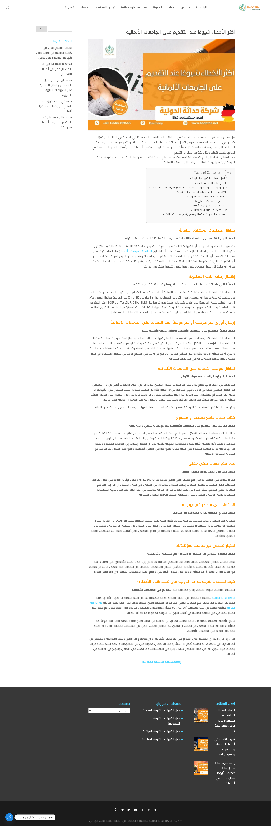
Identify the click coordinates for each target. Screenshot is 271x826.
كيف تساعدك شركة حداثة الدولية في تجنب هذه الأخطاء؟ (196, 214)
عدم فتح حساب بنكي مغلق (213, 201)
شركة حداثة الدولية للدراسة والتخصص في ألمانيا (143, 820)
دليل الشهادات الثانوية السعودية (166, 720)
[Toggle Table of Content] (227, 173)
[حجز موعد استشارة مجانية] (9, 817)
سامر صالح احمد (62, 117)
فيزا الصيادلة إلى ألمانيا (54, 108)
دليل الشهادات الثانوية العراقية (161, 731)
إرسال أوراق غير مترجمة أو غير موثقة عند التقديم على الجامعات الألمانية (189, 187)
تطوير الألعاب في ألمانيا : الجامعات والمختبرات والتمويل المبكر (224, 747)
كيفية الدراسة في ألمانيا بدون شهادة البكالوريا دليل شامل (54, 55)
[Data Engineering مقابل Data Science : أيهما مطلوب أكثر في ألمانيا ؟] (201, 769)
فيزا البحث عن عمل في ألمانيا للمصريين (56, 68)
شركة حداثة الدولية (223, 597)
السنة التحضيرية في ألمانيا (136, 251)
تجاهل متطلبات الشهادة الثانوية (210, 178)
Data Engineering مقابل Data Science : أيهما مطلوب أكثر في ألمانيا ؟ (224, 773)
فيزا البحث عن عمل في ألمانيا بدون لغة (57, 122)
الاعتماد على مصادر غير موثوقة (210, 205)
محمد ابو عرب (63, 80)
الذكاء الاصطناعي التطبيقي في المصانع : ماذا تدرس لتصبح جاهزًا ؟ (224, 720)
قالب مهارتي (97, 820)
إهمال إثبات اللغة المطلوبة (212, 183)
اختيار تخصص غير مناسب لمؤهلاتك (209, 210)
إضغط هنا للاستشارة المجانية (161, 661)
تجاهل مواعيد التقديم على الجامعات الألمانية (204, 192)
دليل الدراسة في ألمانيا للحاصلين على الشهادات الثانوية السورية (55, 87)
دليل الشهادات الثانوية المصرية (161, 710)
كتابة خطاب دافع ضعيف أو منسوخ (209, 196)
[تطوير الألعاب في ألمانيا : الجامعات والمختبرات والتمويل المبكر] (201, 745)
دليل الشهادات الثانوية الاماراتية (161, 739)
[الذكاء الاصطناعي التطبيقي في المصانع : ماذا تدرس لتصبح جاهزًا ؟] (201, 716)
